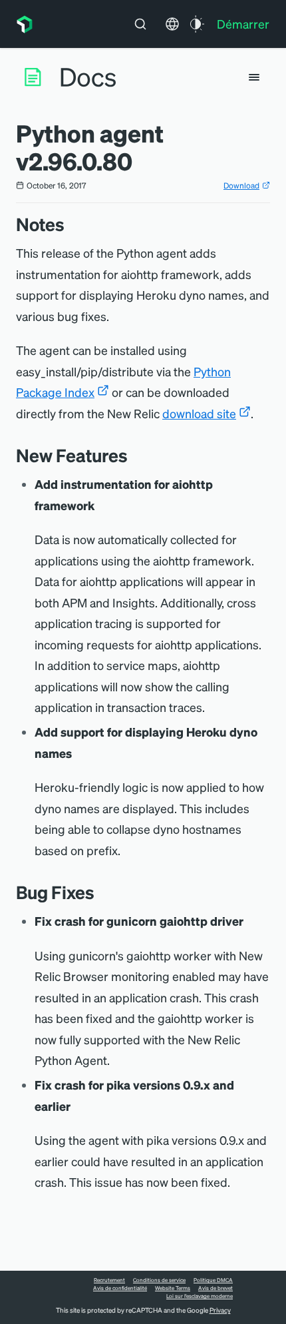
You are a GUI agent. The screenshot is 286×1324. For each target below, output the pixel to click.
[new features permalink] (134, 455)
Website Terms (172, 1288)
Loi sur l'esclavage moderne (199, 1296)
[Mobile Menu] (254, 77)
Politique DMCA (213, 1280)
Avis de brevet (215, 1288)
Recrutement (109, 1280)
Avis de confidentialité (120, 1288)
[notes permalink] (71, 224)
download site (199, 413)
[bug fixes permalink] (101, 892)
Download (241, 185)
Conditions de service (159, 1280)
